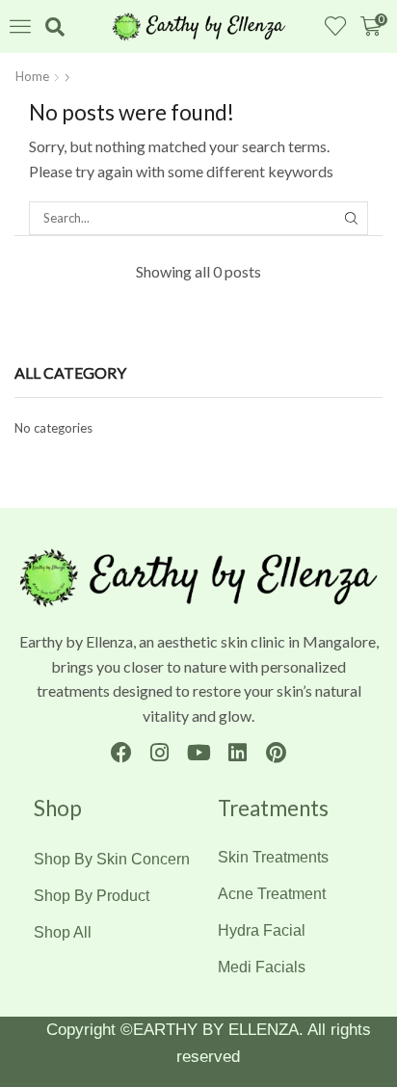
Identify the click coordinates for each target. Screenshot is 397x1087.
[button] (20, 26)
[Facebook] (121, 752)
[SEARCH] (351, 217)
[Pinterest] (276, 752)
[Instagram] (159, 752)
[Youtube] (198, 752)
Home (32, 76)
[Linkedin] (237, 752)
